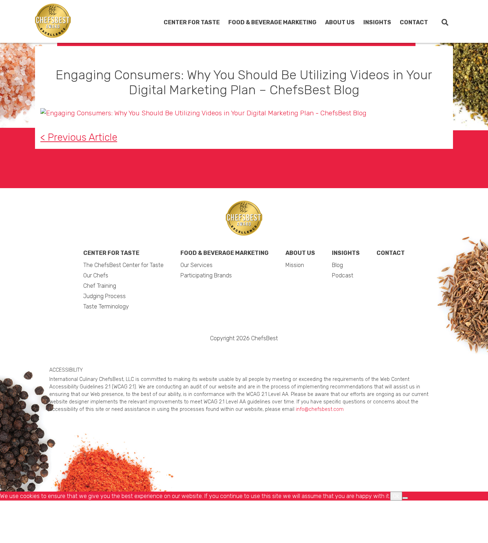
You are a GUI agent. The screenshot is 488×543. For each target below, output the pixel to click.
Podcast (351, 57)
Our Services (254, 45)
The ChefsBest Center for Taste (187, 48)
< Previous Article (78, 137)
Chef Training (171, 76)
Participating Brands (263, 57)
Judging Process (176, 88)
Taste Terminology (178, 100)
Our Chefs (167, 64)
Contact (414, 22)
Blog (346, 45)
